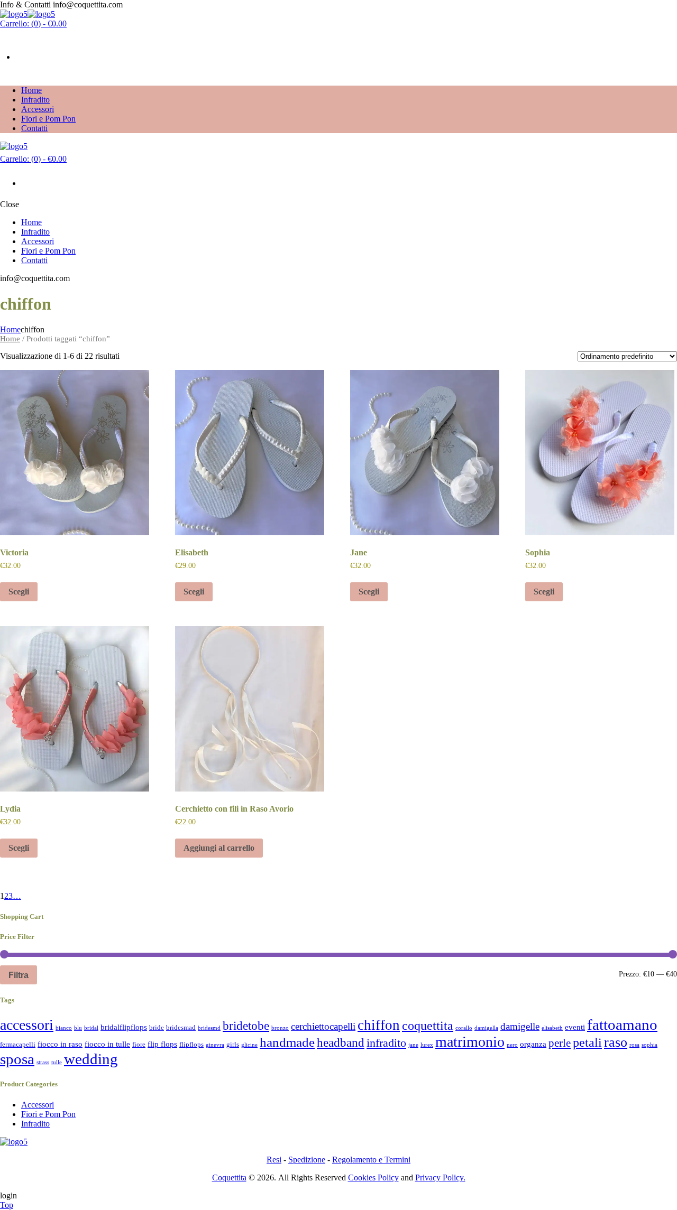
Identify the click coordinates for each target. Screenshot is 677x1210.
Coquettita (229, 1177)
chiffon (379, 1025)
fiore (138, 1044)
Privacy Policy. (440, 1177)
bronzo (280, 1028)
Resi (274, 1159)
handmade (287, 1042)
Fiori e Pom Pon (48, 1114)
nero (512, 1045)
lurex (426, 1045)
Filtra (18, 975)
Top (6, 1204)
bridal (91, 1028)
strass (42, 1062)
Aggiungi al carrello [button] (219, 847)
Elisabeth (191, 552)
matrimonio (470, 1042)
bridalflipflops (123, 1026)
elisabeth (552, 1028)
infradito (386, 1042)
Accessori (37, 1104)
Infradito (35, 1123)
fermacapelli (17, 1044)
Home (10, 329)
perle (559, 1043)
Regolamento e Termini (371, 1159)
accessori (26, 1025)
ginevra (215, 1045)
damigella (486, 1028)
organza (533, 1043)
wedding (91, 1058)
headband (340, 1042)
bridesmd (209, 1028)
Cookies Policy (373, 1177)
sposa (17, 1058)
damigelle (519, 1026)
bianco (64, 1028)
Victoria (14, 552)
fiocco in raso (60, 1043)
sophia (649, 1045)
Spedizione (306, 1159)
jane (413, 1045)
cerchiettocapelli (323, 1026)
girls (232, 1044)
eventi (575, 1026)
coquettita (427, 1025)
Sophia (537, 552)
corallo (463, 1028)
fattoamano (622, 1024)
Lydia (10, 808)
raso (615, 1042)
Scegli (18, 591)
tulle (56, 1062)
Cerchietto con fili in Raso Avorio (234, 808)
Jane (358, 552)
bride (156, 1027)
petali (587, 1042)
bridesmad (181, 1027)
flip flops (162, 1043)
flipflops (191, 1044)
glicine (249, 1045)
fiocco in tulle (107, 1043)
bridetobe (246, 1025)
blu (78, 1028)
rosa (634, 1045)
